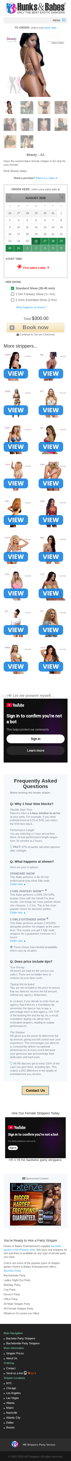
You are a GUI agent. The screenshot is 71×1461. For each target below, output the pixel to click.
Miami (9, 1407)
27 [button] (45, 242)
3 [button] (45, 249)
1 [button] (27, 249)
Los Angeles (13, 1393)
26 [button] (36, 242)
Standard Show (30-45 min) (35, 288)
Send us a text (21, 1373)
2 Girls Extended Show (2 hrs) (36, 300)
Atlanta (10, 1402)
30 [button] (10, 249)
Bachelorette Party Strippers (23, 1343)
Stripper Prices (15, 1353)
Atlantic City (13, 1417)
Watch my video (45, 178)
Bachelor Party (12, 1270)
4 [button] (53, 249)
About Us (11, 1358)
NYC (9, 1383)
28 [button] (53, 242)
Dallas (10, 1422)
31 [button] (18, 249)
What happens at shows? (31, 307)
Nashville (11, 1412)
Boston (10, 1427)
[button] (9, 197)
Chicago (11, 1388)
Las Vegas (12, 1397)
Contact (10, 1368)
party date (50, 27)
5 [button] (61, 249)
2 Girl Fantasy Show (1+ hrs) (35, 294)
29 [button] (61, 242)
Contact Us (35, 1090)
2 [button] (36, 249)
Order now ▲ (18, 884)
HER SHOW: (13, 281)
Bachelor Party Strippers (20, 1338)
